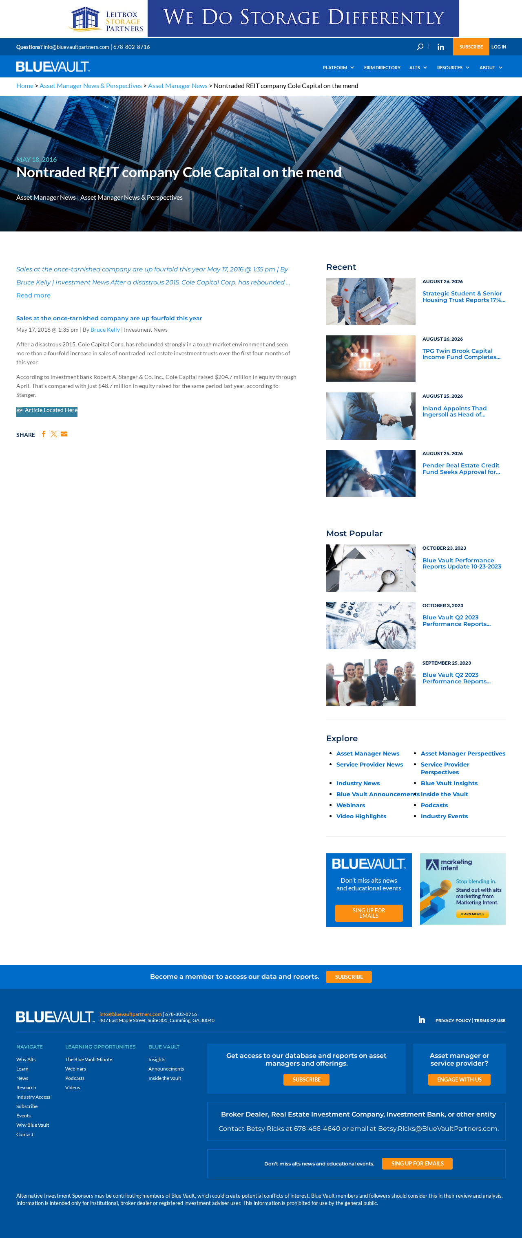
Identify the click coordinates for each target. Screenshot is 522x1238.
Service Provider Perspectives (445, 768)
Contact (24, 1134)
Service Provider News (369, 764)
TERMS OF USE (490, 1020)
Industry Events (444, 816)
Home (24, 85)
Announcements (166, 1069)
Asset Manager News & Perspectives (91, 85)
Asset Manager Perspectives (463, 753)
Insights (156, 1059)
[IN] (441, 47)
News (22, 1078)
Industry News (358, 783)
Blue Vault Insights (449, 783)
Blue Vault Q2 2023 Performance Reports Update (454, 621)
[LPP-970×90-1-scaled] (261, 36)
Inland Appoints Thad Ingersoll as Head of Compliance (454, 412)
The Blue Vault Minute (88, 1059)
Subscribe (471, 46)
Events (23, 1115)
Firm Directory (382, 67)
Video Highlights (361, 816)
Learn (22, 1069)
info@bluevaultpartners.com (76, 47)
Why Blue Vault (32, 1125)
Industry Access (33, 1097)
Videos (72, 1087)
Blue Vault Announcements (378, 794)
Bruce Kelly (105, 329)
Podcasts (434, 805)
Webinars (350, 805)
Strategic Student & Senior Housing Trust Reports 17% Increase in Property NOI (462, 297)
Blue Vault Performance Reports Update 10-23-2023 (461, 563)
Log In (498, 46)
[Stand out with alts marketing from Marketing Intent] (463, 925)
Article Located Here (51, 410)
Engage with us (459, 1079)
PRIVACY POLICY (453, 1020)
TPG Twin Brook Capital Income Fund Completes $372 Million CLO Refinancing (459, 354)
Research (26, 1087)
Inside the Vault (444, 794)
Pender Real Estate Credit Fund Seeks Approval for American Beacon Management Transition (461, 469)
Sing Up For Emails (369, 913)
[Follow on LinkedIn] (425, 1020)
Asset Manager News (178, 85)
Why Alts (25, 1059)
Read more (33, 295)
